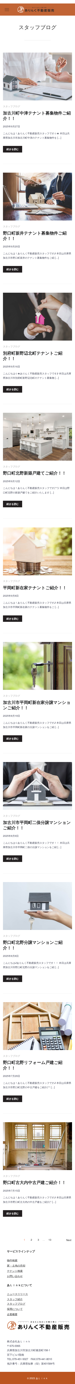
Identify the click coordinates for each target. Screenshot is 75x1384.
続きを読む (12, 149)
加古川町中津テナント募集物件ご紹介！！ (37, 115)
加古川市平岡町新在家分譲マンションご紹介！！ (37, 705)
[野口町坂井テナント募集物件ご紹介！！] (37, 197)
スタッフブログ (11, 106)
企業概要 (12, 1314)
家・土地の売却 (16, 1265)
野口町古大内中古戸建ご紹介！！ (34, 1182)
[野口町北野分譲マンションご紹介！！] (37, 906)
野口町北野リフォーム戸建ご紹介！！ (32, 1065)
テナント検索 (15, 1271)
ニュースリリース (17, 1294)
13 (49, 1239)
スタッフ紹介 (15, 1299)
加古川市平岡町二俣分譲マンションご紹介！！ (37, 825)
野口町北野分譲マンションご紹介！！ (33, 944)
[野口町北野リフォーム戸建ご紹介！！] (37, 1026)
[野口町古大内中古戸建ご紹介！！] (37, 1146)
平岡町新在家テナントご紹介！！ (35, 587)
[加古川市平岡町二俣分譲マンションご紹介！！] (37, 786)
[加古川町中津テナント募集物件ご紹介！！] (37, 77)
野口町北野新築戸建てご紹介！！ (34, 473)
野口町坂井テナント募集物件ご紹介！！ (35, 235)
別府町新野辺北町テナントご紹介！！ (32, 355)
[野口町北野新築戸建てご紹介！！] (37, 437)
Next (68, 1240)
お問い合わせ (15, 1276)
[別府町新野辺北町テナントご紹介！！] (37, 317)
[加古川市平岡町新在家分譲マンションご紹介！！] (37, 666)
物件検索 (12, 1260)
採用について (15, 1309)
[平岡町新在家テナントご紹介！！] (37, 552)
